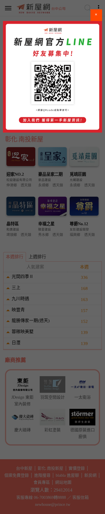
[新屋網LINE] (52, 77)
